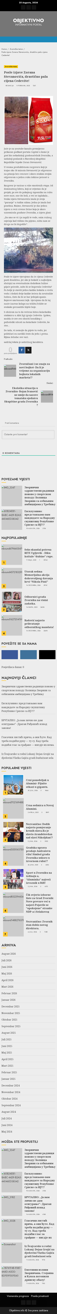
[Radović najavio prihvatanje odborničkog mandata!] (12, 625)
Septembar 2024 (11, 1105)
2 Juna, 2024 (32, 886)
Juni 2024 (7, 1125)
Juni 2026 (7, 967)
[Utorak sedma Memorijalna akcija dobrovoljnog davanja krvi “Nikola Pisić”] (12, 578)
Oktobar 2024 (9, 1098)
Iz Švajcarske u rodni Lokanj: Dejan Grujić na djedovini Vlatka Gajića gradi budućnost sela (39, 1251)
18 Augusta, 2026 (33, 528)
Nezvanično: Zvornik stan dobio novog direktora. (39, 925)
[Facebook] (22, 350)
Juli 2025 (7, 1039)
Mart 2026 (7, 986)
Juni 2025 (7, 1046)
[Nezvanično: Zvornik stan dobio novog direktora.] (13, 926)
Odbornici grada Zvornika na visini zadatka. (36, 600)
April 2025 (8, 1059)
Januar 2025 (9, 1079)
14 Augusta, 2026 (33, 1214)
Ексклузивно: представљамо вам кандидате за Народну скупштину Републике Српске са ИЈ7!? (39, 518)
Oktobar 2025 (9, 1019)
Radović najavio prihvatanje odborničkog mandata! (39, 624)
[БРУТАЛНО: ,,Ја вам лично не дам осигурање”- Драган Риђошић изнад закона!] (12, 1205)
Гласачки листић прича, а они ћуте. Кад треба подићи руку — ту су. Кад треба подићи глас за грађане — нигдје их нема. (28, 741)
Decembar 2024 (11, 1085)
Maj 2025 (7, 1052)
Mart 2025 (7, 1065)
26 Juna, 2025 (33, 865)
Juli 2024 (7, 1118)
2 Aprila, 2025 (33, 812)
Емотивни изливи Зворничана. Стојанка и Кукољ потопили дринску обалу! (39, 1275)
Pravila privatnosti (40, 1296)
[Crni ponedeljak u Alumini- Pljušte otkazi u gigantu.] (13, 784)
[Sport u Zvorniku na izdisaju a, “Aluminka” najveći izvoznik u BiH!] (13, 879)
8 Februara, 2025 (23, 86)
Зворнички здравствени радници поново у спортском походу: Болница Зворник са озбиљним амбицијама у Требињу (39, 496)
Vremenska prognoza (18, 1296)
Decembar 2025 (11, 1006)
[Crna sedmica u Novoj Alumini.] (13, 808)
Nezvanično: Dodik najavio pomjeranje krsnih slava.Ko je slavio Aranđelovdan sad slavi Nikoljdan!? (39, 830)
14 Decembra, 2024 (33, 585)
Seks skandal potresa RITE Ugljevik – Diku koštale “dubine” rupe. (38, 553)
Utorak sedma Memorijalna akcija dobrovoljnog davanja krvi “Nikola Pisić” (38, 576)
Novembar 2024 (11, 1092)
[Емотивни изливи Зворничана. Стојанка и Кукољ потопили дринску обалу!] (12, 1276)
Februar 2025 (9, 1072)
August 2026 (9, 953)
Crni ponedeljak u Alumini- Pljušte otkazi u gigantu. (37, 783)
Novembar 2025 (11, 1013)
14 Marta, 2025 (31, 607)
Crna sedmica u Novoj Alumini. (40, 807)
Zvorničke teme (11, 66)
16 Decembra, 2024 (33, 631)
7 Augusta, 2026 (32, 1260)
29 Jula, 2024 (33, 790)
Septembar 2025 (11, 1026)
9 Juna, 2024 (32, 841)
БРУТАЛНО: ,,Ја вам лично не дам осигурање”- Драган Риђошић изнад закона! (24, 724)
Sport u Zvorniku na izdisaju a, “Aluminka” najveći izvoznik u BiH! (39, 878)
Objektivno (28, 20)
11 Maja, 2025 (31, 560)
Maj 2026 (7, 973)
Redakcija (10, 86)
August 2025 (9, 1032)
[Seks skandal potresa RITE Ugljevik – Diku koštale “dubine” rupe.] (12, 554)
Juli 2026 (7, 960)
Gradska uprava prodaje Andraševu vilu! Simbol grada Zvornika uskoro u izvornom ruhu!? (38, 854)
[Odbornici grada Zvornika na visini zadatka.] (12, 601)
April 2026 (8, 980)
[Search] (53, 39)
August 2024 (9, 1111)
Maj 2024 (7, 1131)
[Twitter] (28, 350)
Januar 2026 (9, 999)
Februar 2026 (9, 993)
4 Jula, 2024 (32, 932)
